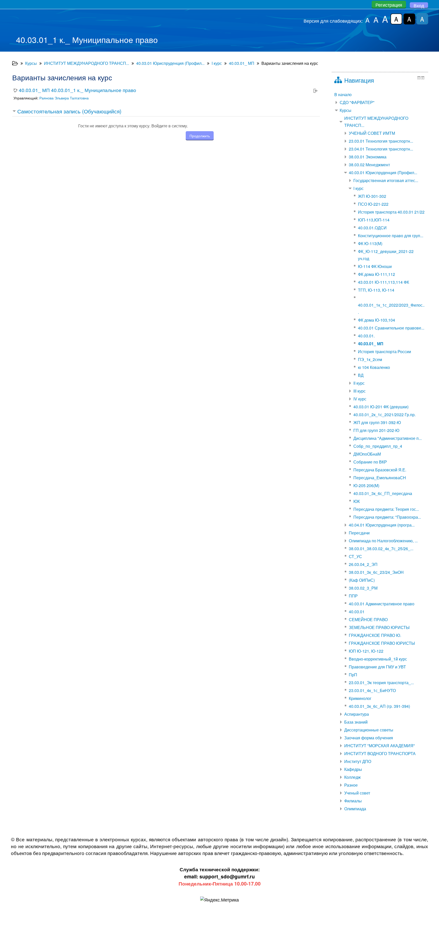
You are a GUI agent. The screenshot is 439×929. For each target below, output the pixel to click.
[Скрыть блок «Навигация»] (418, 77)
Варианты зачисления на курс (289, 63)
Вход (419, 5)
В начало (343, 94)
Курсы (345, 110)
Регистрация (388, 4)
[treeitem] (380, 94)
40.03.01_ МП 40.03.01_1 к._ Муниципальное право (77, 89)
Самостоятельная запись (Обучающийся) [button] (69, 111)
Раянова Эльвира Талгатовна (64, 97)
